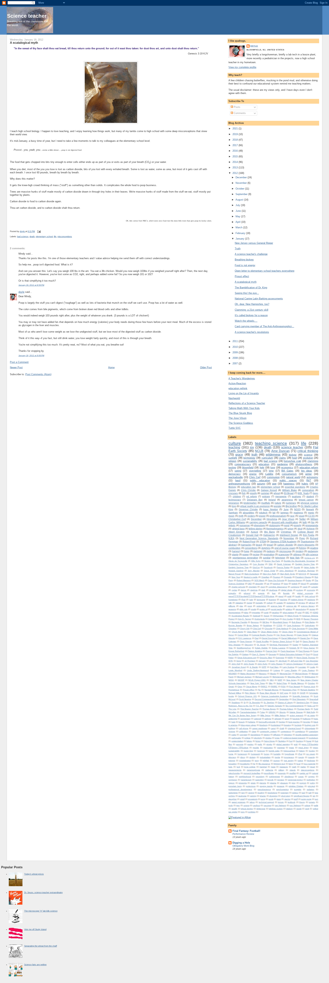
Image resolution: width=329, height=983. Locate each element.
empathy (232, 593)
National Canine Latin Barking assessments (259, 298)
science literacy (308, 606)
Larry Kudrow (288, 667)
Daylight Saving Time (305, 564)
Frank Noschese (288, 651)
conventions (251, 548)
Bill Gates (287, 470)
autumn (261, 483)
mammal (263, 767)
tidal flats (294, 557)
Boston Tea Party (272, 561)
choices (231, 731)
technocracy (234, 499)
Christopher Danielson (238, 564)
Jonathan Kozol (239, 667)
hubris (305, 483)
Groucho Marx (266, 658)
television (280, 557)
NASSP (241, 680)
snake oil (263, 609)
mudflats (265, 503)
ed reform (251, 496)
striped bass (238, 528)
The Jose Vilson (237, 418)
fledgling (282, 741)
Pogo (302, 538)
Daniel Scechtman (270, 638)
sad (303, 793)
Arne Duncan (280, 451)
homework (255, 754)
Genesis (272, 654)
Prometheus (233, 690)
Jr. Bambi (254, 667)
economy (311, 590)
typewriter (256, 612)
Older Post (206, 367)
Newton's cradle (251, 577)
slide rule (243, 609)
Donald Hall (252, 535)
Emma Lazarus (278, 648)
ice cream (310, 754)
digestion (288, 735)
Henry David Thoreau (305, 658)
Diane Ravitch (309, 641)
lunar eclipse (250, 767)
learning (272, 600)
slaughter (232, 799)
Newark (310, 509)
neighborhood (245, 776)
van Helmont (280, 805)
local (298, 764)
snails (253, 609)
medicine (311, 600)
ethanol (247, 593)
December (242, 177)
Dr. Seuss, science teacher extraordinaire (43, 892)
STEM (263, 541)
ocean (301, 776)
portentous (251, 786)
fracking (299, 741)
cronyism (243, 735)
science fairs (276, 606)
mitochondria (234, 773)
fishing (302, 548)
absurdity (259, 584)
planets (263, 783)
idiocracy (232, 757)
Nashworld (234, 398)
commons (295, 587)
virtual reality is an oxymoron (255, 506)
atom (287, 719)
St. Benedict (254, 702)
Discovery (249, 645)
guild (289, 596)
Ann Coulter (288, 619)
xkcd (300, 528)
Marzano (263, 674)
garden (250, 744)
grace (239, 454)
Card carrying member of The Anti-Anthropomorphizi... (264, 326)
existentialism (237, 741)
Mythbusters (310, 677)
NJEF (280, 680)
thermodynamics (274, 528)
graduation (268, 748)
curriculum (267, 457)
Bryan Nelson (253, 625)
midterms (269, 770)
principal (311, 786)
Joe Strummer (312, 661)
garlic (260, 744)
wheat (277, 493)
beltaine (251, 722)
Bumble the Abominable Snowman (299, 561)
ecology (299, 590)
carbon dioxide (285, 545)
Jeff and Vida (297, 661)
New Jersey (291, 680)
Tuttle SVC (234, 428)
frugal (308, 741)
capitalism (314, 584)
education (264, 464)
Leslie (312, 667)
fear (273, 593)
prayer (262, 516)
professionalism (278, 516)
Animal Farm (273, 619)
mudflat (292, 773)
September (242, 194)
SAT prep (284, 693)
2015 (235, 156)
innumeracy (289, 757)
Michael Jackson (244, 677)
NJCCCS (302, 574)
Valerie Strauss (296, 712)
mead (312, 767)
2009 (235, 352)
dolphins (265, 548)
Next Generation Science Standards (259, 538)
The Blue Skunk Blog (240, 413)
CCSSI (279, 625)
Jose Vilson (288, 519)
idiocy (242, 757)
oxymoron (232, 780)
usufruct (256, 805)
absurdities (248, 512)
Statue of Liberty (285, 702)
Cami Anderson (293, 625)
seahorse (242, 796)
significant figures (301, 796)
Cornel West (243, 635)
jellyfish (266, 760)
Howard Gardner (235, 571)
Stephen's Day (302, 702)
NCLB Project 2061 (257, 680)
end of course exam (285, 548)
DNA (271, 564)
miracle (293, 770)
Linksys (276, 670)
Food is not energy (245, 265)
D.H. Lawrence (244, 638)
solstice (289, 609)
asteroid (257, 719)
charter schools (238, 587)
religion (232, 461)
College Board (306, 532)
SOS (294, 693)
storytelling (255, 470)
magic (311, 512)
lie (254, 764)
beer (286, 584)
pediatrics (291, 603)
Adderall (256, 616)
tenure (281, 802)
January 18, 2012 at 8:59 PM (31, 285)
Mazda (273, 674)
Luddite (269, 474)
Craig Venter (302, 635)
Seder (308, 580)
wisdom (289, 809)
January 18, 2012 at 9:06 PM (31, 355)
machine (283, 600)
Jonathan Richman (306, 571)
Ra (259, 690)
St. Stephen (269, 702)
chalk (281, 728)
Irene (238, 661)
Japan (272, 661)
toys (234, 506)
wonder (278, 506)
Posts (236, 107)
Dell (297, 641)
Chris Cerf (255, 477)
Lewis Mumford (235, 670)
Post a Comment (19, 362)
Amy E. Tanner (244, 619)
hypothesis (289, 754)
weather (275, 612)
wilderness (273, 454)
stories (312, 609)
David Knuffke (262, 641)
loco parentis (309, 764)
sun (316, 799)
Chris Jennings (298, 628)
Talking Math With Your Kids (244, 408)
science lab (291, 606)
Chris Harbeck (282, 628)
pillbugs (231, 606)
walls (316, 805)
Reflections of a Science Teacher (246, 403)
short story (285, 796)
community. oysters (268, 731)
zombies (251, 812)
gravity (253, 493)
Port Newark (294, 686)
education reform (308, 467)
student (310, 496)
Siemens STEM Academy (283, 541)
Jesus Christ (269, 571)
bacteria (296, 719)
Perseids (288, 577)
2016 (235, 150)
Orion (240, 686)
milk (230, 603)
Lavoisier (302, 667)
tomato (312, 802)
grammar (281, 748)
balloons (307, 719)
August (240, 199)
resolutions (272, 793)
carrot (273, 728)
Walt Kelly (311, 712)
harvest (236, 551)
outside (279, 603)
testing (232, 467)
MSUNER (232, 674)
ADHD (315, 612)
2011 (235, 341)
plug (293, 783)
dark (263, 590)
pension (280, 780)
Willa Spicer (265, 715)
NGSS (297, 509)
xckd (300, 612)
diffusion (277, 735)
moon (231, 516)
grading (314, 548)
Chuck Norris (237, 632)
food (294, 457)
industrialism (265, 757)
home (230, 754)
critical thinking (307, 451)
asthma (268, 719)
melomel (257, 551)
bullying (231, 728)
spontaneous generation (245, 557)
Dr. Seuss (261, 645)
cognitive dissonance (277, 587)
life (55, 236)
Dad (257, 638)
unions (246, 805)
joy (252, 447)
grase (291, 748)
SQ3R (302, 693)
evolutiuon (313, 738)
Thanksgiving (308, 541)
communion (273, 477)
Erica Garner (309, 648)
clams (282, 457)
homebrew (233, 600)
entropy (266, 496)
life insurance (264, 764)
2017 (235, 145)
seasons (232, 609)
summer (265, 493)
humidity (277, 754)
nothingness (274, 776)
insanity (311, 757)
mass (273, 767)
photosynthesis (303, 464)
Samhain (233, 512)
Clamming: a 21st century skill (251, 309)
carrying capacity (258, 522)
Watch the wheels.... (246, 320)
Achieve (310, 528)
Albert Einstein (236, 532)
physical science (309, 503)
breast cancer (306, 499)
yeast (301, 516)
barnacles (246, 545)
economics (287, 467)
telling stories (255, 528)
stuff (296, 799)
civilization (243, 731)
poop (250, 606)
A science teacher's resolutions (252, 332)
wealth (234, 809)
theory (302, 802)
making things (297, 600)
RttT (308, 480)
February (241, 233)
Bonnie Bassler (235, 625)
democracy (234, 474)
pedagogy (313, 551)
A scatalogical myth (245, 281)
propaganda (311, 525)
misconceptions (64, 236)
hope (246, 551)
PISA (283, 686)
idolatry (252, 757)
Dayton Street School (282, 641)
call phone (243, 728)
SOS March (259, 580)
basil (237, 480)
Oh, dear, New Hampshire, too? (252, 304)
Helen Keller (309, 567)
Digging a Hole (241, 842)
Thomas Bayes (269, 709)
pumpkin (297, 789)
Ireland (272, 499)
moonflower (269, 773)
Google (297, 567)
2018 (235, 139)
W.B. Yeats (303, 493)
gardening (282, 464)
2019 (235, 134)
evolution (308, 457)
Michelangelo (278, 677)
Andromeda (260, 619)
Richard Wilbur (234, 693)
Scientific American (300, 696)
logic (230, 767)
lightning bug (279, 764)
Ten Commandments (294, 706)
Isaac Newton (270, 509)
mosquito (282, 773)
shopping (273, 796)
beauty (242, 722)
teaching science (271, 443)
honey (266, 754)
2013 (235, 167)
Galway (245, 654)
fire (313, 522)
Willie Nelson (280, 715)
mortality (259, 603)
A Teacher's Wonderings (241, 378)
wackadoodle (235, 477)
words (299, 809)
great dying (303, 748)
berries (282, 722)
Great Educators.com (246, 658)
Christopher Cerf (237, 519)
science (308, 454)
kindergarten (250, 503)
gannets (239, 744)
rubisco (295, 793)
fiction (258, 741)
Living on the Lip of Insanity (243, 393)
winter (308, 474)
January (240, 238)
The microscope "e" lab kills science (40, 911)
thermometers (234, 612)
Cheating (232, 628)
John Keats (249, 664)
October (240, 188)
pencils (270, 780)
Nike (271, 683)
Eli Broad (289, 493)
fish (244, 493)
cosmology (313, 731)
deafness (273, 590)
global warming (283, 744)
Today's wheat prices (34, 874)
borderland (276, 725)
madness (298, 512)
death (32, 236)
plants (235, 554)
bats (233, 722)
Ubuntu (282, 712)
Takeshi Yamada (274, 706)
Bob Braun (297, 622)
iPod (300, 754)
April (238, 221)
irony (257, 760)
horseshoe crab (292, 461)
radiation (310, 789)
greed (280, 596)
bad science (22, 236)
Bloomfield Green (280, 622)
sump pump (306, 799)
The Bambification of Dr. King (251, 287)
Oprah (231, 686)
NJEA (231, 538)
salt (309, 793)
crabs (233, 735)
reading (261, 793)
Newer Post (16, 367)
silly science (312, 554)
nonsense (245, 525)
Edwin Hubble (261, 648)
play (241, 606)
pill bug (312, 603)
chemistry (253, 587)
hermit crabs (274, 751)
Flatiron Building (255, 651)
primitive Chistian (296, 786)
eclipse (247, 738)
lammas (284, 512)
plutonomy (274, 525)
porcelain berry (235, 786)
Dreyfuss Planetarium (279, 645)
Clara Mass (252, 632)
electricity (258, 738)
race (292, 516)
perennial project (295, 780)
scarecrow (283, 554)
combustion (234, 548)
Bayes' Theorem (311, 619)
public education (260, 480)
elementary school (44, 236)
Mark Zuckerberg (251, 574)
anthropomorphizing (239, 483)
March (239, 227)
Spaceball (313, 699)
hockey (312, 751)
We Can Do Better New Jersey (242, 715)
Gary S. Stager (258, 654)
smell (242, 799)
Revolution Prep (289, 690)
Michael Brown (301, 674)
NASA (231, 680)
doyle (21, 292)
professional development (240, 789)
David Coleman (284, 564)
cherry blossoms (306, 545)
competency (286, 731)
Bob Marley (310, 622)
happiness (289, 483)
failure (249, 741)
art (268, 584)
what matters (288, 612)
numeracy (291, 503)
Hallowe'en (269, 535)
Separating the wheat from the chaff (40, 946)
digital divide (286, 590)
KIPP (264, 667)
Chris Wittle (313, 628)
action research (296, 715)
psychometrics (282, 789)
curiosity (314, 587)
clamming (312, 461)
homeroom (242, 754)
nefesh (270, 603)
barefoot (276, 584)
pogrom (302, 783)
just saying (289, 760)
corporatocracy (243, 464)
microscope (285, 551)
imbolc (231, 525)
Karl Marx (274, 667)
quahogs (296, 496)
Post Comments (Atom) (38, 374)
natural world (293, 477)
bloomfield (247, 467)
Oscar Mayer (251, 686)
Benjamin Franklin (239, 622)
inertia (277, 757)
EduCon (256, 567)
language (261, 600)
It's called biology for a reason (251, 315)
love (272, 467)
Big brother (291, 506)
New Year (236, 577)
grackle (256, 748)
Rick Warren (250, 693)
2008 (235, 358)
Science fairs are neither (35, 964)
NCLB (259, 451)
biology (293, 454)
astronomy (312, 477)
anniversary (245, 719)
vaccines (267, 805)
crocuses (233, 493)
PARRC (274, 686)
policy (312, 783)
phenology (259, 525)
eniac (277, 738)
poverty (297, 525)
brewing (287, 725)
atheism (278, 719)
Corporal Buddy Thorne (262, 635)
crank (305, 587)
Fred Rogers (304, 651)
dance (243, 590)
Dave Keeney (246, 641)
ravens (251, 793)
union (290, 528)
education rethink (237, 388)
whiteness (260, 809)
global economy (305, 593)
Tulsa (262, 712)
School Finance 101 (247, 696)
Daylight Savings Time (238, 567)
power (245, 554)
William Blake (289, 490)
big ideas (306, 470)
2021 (235, 128)
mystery (299, 551)
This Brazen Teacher (249, 709)
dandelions (255, 735)
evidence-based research (294, 738)
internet (231, 760)
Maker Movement (247, 674)
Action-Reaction (237, 383)
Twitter (302, 519)
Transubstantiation (248, 712)
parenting (259, 780)
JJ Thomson (250, 661)
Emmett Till (294, 648)
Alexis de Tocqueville (237, 561)
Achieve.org (309, 558)
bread (270, 545)
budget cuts (310, 725)
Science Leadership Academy (274, 696)
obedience (289, 776)
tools (230, 805)
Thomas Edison (286, 709)
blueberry (264, 725)
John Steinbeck (286, 571)
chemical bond (294, 728)
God (308, 654)
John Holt (236, 664)
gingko (269, 744)
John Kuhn (263, 664)
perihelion (311, 780)
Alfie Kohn (255, 561)
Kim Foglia (308, 535)
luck (238, 767)
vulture (307, 805)
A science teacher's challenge (251, 254)
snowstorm (252, 799)
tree (238, 805)
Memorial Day (285, 674)
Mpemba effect (294, 677)
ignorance (233, 503)
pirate (253, 783)
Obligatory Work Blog (243, 846)
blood (303, 584)
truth (254, 454)
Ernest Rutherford (236, 651)
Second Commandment (265, 699)
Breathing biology (244, 259)
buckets (298, 725)
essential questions (295, 487)
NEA (272, 680)
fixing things (269, 741)
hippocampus (289, 751)
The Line (232, 709)
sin (314, 796)
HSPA (290, 658)
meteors (271, 551)
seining (253, 796)
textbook (291, 802)
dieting (267, 735)
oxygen (311, 776)
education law (248, 487)
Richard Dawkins (307, 690)
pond (286, 525)
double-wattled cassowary (306, 735)
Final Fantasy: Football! (246, 830)
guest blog (248, 751)
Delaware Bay (255, 499)
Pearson (276, 577)
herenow (261, 751)
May (238, 216)
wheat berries (247, 809)
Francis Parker (283, 567)
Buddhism (267, 625)
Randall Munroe (271, 690)
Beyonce (255, 622)
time (271, 470)
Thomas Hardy (303, 709)
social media (276, 609)
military (281, 770)
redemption (261, 606)
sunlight (232, 457)
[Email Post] (38, 231)
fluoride (286, 593)
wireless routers (276, 809)
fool (290, 741)
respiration (268, 554)
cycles (234, 590)
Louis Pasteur (308, 670)
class (254, 731)
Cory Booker (258, 564)
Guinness (280, 658)
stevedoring (301, 609)
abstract (232, 545)
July (238, 205)
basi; (316, 719)
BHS (298, 619)
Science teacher (27, 16)
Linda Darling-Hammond (258, 670)
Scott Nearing (245, 699)
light (262, 467)
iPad (243, 600)
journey (276, 760)
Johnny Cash (312, 664)
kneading (232, 764)
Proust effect (242, 276)
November (242, 182)
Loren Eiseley (291, 670)
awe (274, 483)
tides (246, 612)
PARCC (264, 686)
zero (243, 812)
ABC (307, 612)
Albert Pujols (293, 616)
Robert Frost (249, 541)
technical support (266, 802)
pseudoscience (264, 789)
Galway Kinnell (269, 490)
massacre (283, 767)
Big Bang (269, 532)
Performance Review (243, 834)
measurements (234, 770)
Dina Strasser (234, 645)
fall (273, 512)
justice (300, 760)
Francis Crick (271, 651)
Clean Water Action (269, 632)
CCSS (311, 516)
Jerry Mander (254, 571)
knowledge (245, 764)
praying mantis (266, 786)
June (239, 210)
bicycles (306, 722)
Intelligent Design (289, 535)
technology (249, 457)
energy (253, 474)
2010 (235, 346)
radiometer (233, 793)
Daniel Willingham (289, 638)
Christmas (286, 532)
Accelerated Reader (240, 616)
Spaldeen (236, 702)
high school (310, 596)
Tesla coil (311, 706)
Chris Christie (248, 490)
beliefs (294, 584)
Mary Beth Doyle (287, 574)
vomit (266, 612)
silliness (297, 554)
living (291, 764)
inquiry (301, 757)
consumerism (289, 474)
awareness (287, 499)
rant (243, 793)
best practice (294, 722)
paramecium (246, 780)
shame (263, 796)
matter (303, 767)
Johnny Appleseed (294, 664)
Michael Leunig (262, 677)
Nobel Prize (282, 683)
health (298, 596)
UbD (250, 584)
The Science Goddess (240, 423)
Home (111, 367)
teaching (234, 447)
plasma (273, 783)
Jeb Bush (283, 661)
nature (278, 503)
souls (271, 799)
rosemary (285, 793)
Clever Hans (287, 632)
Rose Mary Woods (268, 693)
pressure (280, 786)
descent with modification (285, 522)
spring (238, 470)
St (245, 702)
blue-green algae (248, 725)
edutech (263, 512)
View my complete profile (242, 67)
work (307, 809)
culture (234, 443)
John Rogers (277, 664)
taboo (252, 802)
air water (311, 715)
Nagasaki (314, 574)
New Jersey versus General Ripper (254, 243)
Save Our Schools (276, 580)
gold (296, 744)
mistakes (239, 603)
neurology (260, 776)
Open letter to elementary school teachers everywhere (264, 270)
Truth (237, 248)
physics (302, 603)
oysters (251, 516)
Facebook (268, 567)
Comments (239, 113)
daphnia (254, 590)
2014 (235, 162)
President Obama (303, 577)
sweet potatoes (239, 802)
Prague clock (309, 686)
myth (241, 516)
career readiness (259, 728)
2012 (235, 173)
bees (315, 493)
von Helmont (295, 805)
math (294, 767)
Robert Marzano (244, 580)
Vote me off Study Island (35, 929)
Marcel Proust (234, 574)
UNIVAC (272, 712)
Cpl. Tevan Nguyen (284, 635)
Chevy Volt (244, 628)
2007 (235, 363)
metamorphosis (253, 770)
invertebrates (245, 760)
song (263, 799)
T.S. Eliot (260, 706)
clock (262, 587)
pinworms (243, 783)
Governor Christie (248, 509)
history (302, 751)
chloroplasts (310, 728)
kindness (311, 760)
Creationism (234, 535)
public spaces (288, 480)
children (237, 496)
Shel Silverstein (299, 699)
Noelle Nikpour (297, 683)
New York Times (257, 683)
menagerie (281, 496)
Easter (295, 645)
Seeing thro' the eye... (247, 293)
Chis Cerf (257, 628)
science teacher (292, 447)
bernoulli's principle (267, 722)
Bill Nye (266, 622)
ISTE (230, 661)
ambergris (232, 719)
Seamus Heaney (295, 580)
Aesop (266, 616)
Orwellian (265, 577)
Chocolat (268, 628)
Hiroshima (272, 519)
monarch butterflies (252, 773)
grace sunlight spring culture (251, 596)
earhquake (236, 738)
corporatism (308, 490)
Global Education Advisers (290, 654)
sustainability (250, 461)
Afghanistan (278, 616)
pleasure (284, 783)
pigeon (231, 783)
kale (251, 600)
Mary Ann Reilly (269, 574)
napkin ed (303, 773)
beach (259, 545)
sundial (267, 557)
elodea (268, 738)
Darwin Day (305, 638)
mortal (249, 603)
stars (279, 799)
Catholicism (310, 625)
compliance (300, 731)
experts (261, 593)
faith (305, 522)
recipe (256, 554)
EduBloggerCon (244, 648)
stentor (287, 799)
